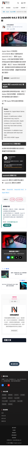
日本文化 (16, 395)
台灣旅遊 (4, 398)
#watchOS (10, 189)
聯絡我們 (15, 330)
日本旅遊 (22, 395)
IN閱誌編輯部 (10, 25)
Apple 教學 (16, 398)
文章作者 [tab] (14, 297)
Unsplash (24, 45)
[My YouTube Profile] (8, 385)
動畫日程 (3, 421)
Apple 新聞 (12, 11)
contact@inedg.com (12, 221)
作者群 (14, 430)
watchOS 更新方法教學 (13, 183)
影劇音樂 (4, 404)
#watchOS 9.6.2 (19, 189)
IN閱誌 (11, 443)
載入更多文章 (14, 364)
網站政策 (14, 437)
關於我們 (14, 427)
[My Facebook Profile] (2, 385)
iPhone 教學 (4, 401)
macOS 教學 (12, 401)
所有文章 (3, 415)
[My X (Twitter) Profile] (5, 385)
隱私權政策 (14, 435)
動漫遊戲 (4, 395)
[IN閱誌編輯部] (4, 27)
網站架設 (10, 404)
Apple (7, 11)
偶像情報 (10, 395)
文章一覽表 (13, 301)
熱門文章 (3, 418)
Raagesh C (18, 45)
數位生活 (10, 398)
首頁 (4, 11)
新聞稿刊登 (7, 225)
